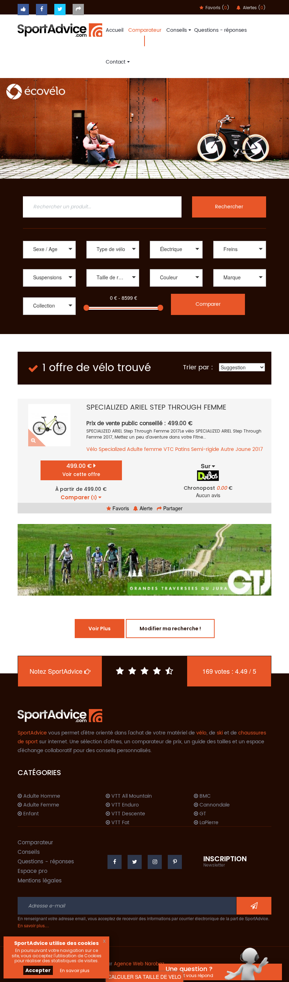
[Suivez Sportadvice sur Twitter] (60, 9)
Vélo (91, 449)
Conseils (176, 30)
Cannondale (214, 805)
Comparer (208, 304)
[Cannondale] (239, 287)
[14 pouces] (112, 287)
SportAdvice (32, 733)
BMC (204, 796)
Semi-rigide (205, 449)
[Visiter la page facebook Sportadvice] (41, 9)
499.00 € (81, 470)
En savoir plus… (33, 925)
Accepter (38, 970)
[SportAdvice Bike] (60, 29)
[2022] (49, 316)
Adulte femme (144, 449)
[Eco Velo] (144, 128)
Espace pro (32, 871)
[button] (49, 249)
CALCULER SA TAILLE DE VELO (144, 976)
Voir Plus (99, 628)
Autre (227, 449)
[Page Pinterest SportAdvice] (175, 862)
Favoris (120, 508)
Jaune (243, 449)
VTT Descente (127, 813)
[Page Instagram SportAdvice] (155, 862)
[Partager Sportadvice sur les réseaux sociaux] (78, 9)
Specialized (112, 449)
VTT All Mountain (131, 796)
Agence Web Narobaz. (139, 964)
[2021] (49, 323)
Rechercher (229, 207)
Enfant (30, 813)
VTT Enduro (124, 805)
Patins (182, 449)
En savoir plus (75, 971)
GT (202, 813)
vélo (201, 733)
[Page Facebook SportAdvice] (114, 862)
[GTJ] (144, 560)
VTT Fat (119, 822)
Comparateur (144, 30)
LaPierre (208, 822)
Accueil (114, 30)
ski (220, 733)
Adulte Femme (40, 805)
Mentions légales (40, 880)
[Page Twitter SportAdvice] (135, 862)
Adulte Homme (41, 796)
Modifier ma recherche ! (170, 628)
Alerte (145, 508)
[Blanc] (176, 287)
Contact (115, 62)
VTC (169, 449)
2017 (257, 449)
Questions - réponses (220, 30)
